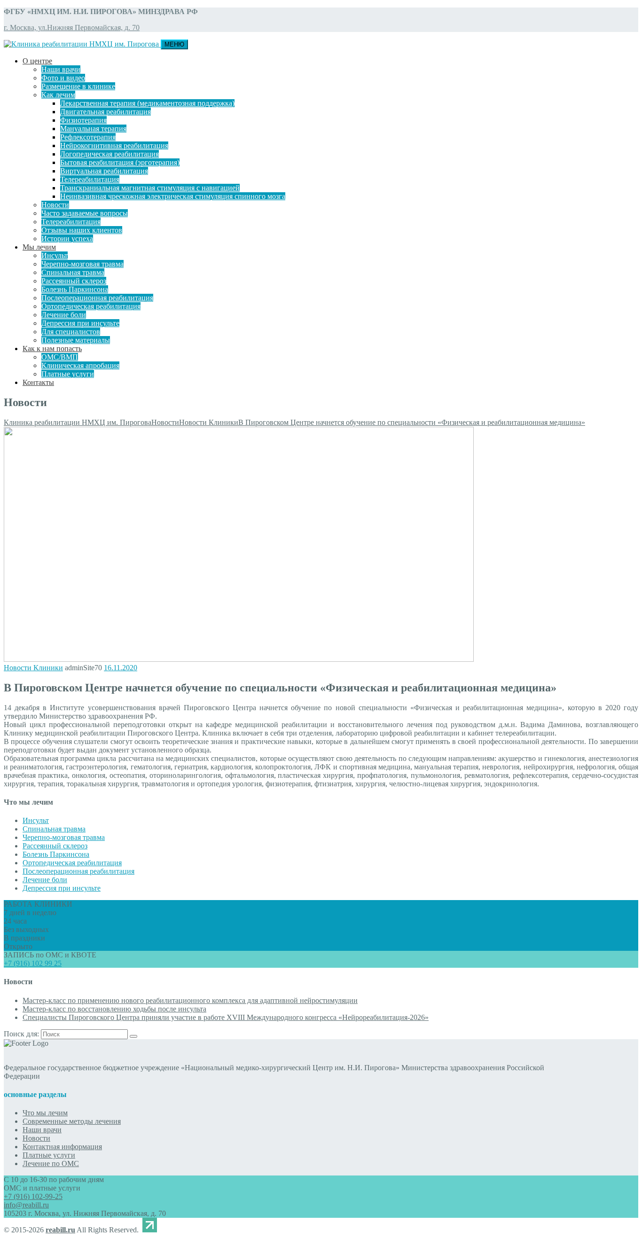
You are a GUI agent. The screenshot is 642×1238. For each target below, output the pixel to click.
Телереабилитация (89, 179)
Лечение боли (63, 315)
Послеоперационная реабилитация (97, 298)
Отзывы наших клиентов (81, 230)
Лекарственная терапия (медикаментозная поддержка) (147, 103)
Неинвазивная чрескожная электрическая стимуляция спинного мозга (172, 196)
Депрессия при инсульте (80, 323)
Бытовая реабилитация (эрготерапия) (120, 162)
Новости (55, 205)
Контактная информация (62, 1147)
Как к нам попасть (52, 349)
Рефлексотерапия (88, 137)
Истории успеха (67, 239)
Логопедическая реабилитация (109, 154)
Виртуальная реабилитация (104, 171)
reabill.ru (60, 1230)
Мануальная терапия (93, 129)
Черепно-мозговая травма (82, 264)
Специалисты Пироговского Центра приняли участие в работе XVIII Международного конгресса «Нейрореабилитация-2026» (226, 1017)
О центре (37, 61)
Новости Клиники (33, 668)
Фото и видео (63, 78)
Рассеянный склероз (73, 281)
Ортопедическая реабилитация (91, 306)
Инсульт (54, 255)
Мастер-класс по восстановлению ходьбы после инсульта (114, 1009)
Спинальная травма (72, 272)
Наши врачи (60, 69)
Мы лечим (39, 247)
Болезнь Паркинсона (74, 289)
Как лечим (58, 95)
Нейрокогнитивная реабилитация (114, 145)
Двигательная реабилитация (105, 112)
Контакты (38, 382)
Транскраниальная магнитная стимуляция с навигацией (150, 188)
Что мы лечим (45, 1113)
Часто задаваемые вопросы (84, 213)
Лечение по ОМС (51, 1163)
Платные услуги (67, 374)
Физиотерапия (83, 120)
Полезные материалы (75, 340)
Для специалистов (70, 332)
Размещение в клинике (78, 86)
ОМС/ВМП (59, 357)
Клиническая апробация (80, 365)
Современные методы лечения (72, 1121)
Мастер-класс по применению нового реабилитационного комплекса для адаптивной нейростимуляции (190, 1000)
